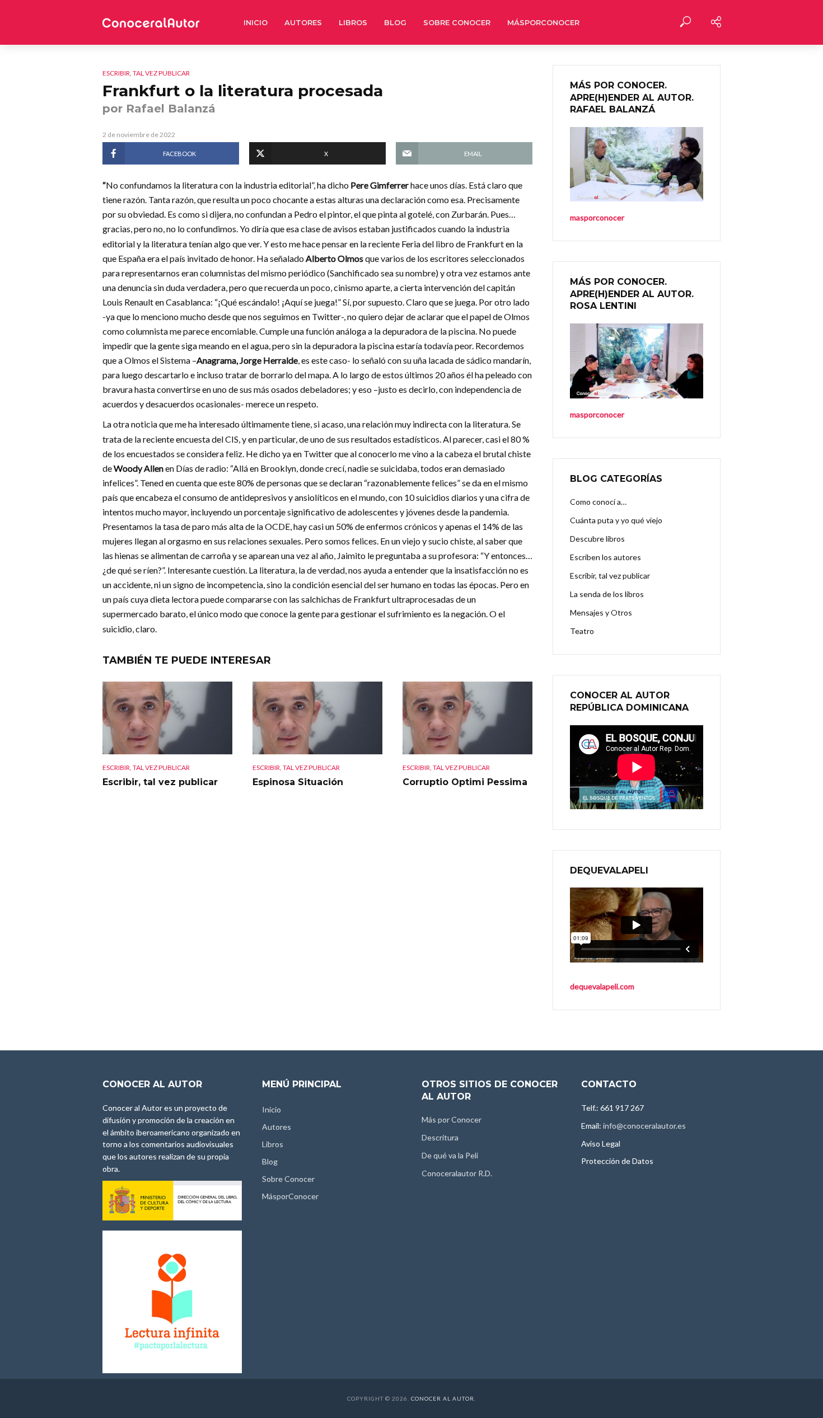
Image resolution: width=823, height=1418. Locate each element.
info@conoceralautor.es (644, 1125)
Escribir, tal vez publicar (146, 73)
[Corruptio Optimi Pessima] (467, 718)
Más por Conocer (451, 1119)
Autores (303, 22)
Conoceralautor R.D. (457, 1173)
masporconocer (597, 414)
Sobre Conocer (456, 22)
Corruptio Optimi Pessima (465, 782)
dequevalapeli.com (602, 986)
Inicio (256, 22)
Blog (395, 22)
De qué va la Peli (450, 1155)
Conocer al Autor (442, 1398)
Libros (353, 22)
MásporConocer (543, 22)
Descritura (440, 1137)
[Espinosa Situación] (317, 718)
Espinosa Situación (297, 782)
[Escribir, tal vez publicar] (167, 718)
